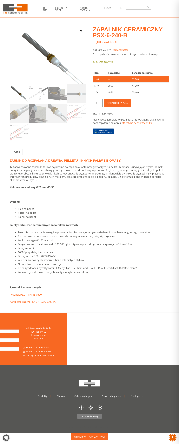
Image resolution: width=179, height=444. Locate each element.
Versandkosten (121, 49)
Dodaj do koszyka (117, 103)
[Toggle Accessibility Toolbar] (172, 437)
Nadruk (61, 396)
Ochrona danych (83, 396)
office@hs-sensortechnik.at (137, 123)
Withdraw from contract (89, 436)
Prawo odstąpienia (111, 396)
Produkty (42, 396)
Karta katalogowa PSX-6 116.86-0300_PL (33, 301)
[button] (81, 31)
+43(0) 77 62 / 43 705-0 (37, 347)
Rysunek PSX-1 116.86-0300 (26, 294)
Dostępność (137, 396)
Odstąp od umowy (89, 416)
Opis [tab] (17, 151)
